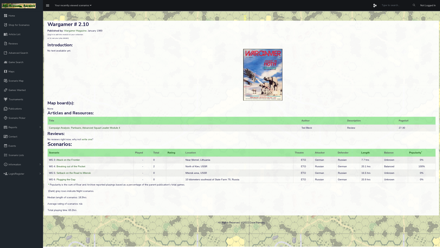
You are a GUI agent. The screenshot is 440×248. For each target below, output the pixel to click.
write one (87, 139)
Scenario (54, 152)
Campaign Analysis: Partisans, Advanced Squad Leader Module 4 (84, 127)
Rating (171, 152)
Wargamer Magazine (75, 30)
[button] (73, 5)
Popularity (415, 152)
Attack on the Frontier (68, 159)
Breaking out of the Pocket (71, 166)
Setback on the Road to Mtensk (74, 173)
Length (365, 152)
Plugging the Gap (66, 179)
